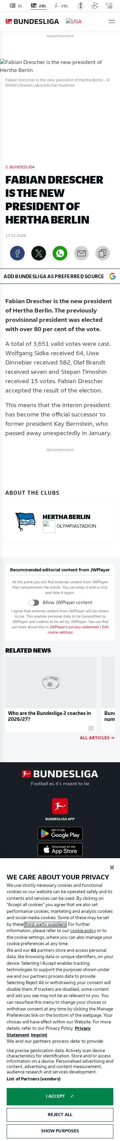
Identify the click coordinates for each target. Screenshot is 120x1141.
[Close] (112, 867)
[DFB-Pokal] (81, 5)
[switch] (34, 602)
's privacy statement (74, 627)
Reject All (60, 1115)
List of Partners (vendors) (33, 1079)
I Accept (55, 1096)
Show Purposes (60, 1131)
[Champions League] (94, 5)
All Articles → (97, 737)
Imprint (39, 1035)
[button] (112, 21)
